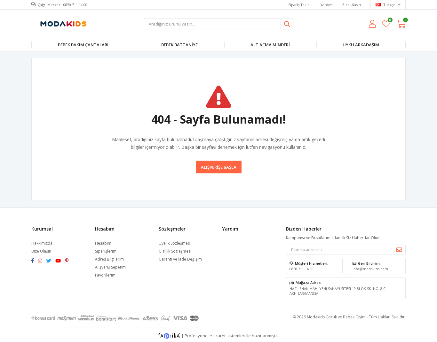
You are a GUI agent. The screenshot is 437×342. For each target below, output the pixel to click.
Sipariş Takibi (299, 4)
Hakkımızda (41, 243)
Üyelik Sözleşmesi (175, 243)
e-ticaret (218, 335)
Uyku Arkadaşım (361, 45)
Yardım (326, 4)
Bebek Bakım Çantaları (83, 45)
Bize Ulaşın (351, 4)
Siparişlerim (105, 251)
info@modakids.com (370, 268)
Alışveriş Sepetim (110, 267)
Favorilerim (389, 21)
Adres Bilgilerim (109, 259)
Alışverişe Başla (218, 167)
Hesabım (103, 243)
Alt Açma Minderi (270, 45)
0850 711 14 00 (302, 268)
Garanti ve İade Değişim (180, 259)
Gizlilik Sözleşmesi (175, 251)
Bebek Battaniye (179, 45)
